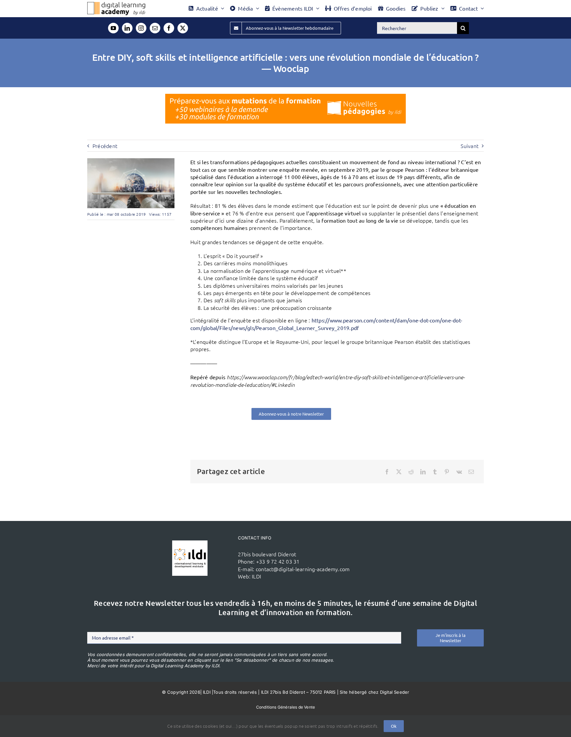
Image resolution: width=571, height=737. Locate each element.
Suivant (469, 145)
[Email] (471, 471)
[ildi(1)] (190, 543)
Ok (394, 726)
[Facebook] (387, 471)
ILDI (256, 576)
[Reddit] (411, 471)
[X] (399, 471)
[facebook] (169, 28)
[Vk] (459, 471)
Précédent (105, 145)
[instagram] (141, 28)
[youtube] (113, 28)
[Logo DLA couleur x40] (116, 4)
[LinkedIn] (423, 471)
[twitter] (182, 28)
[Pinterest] (447, 471)
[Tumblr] (435, 471)
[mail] (155, 28)
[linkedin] (127, 28)
